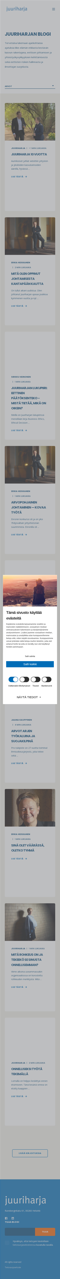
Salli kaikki (30, 664)
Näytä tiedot (27, 697)
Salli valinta (30, 656)
